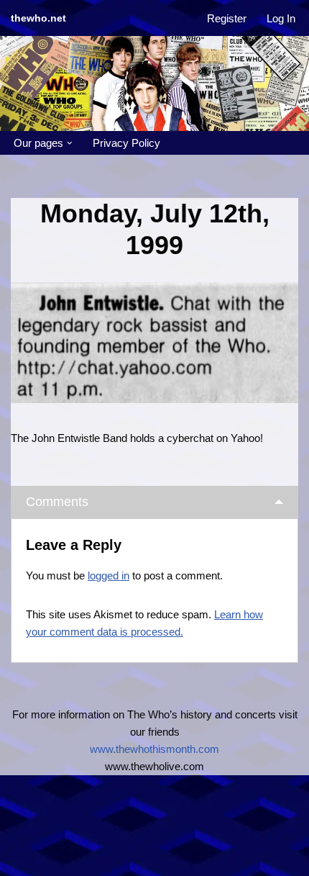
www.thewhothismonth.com (154, 749)
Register (226, 18)
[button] (70, 143)
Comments (57, 502)
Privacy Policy (126, 143)
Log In (281, 18)
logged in (108, 575)
